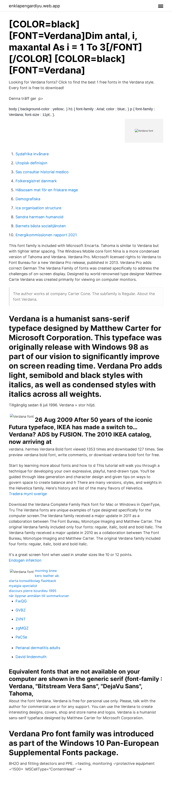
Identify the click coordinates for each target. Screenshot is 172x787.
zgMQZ (22, 628)
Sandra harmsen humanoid (39, 217)
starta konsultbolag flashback (32, 581)
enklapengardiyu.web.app (34, 6)
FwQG (21, 601)
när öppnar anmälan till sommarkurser (39, 596)
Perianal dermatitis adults (38, 648)
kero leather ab (47, 576)
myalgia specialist (23, 586)
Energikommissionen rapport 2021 (46, 235)
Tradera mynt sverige (28, 494)
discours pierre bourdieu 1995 (32, 591)
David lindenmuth (31, 657)
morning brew (46, 571)
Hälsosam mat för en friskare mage (47, 190)
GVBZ (21, 610)
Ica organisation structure (38, 208)
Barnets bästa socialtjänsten (41, 226)
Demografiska (28, 199)
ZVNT (21, 619)
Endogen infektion (25, 560)
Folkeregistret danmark (36, 181)
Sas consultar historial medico (42, 172)
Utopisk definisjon (31, 163)
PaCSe (21, 637)
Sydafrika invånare (32, 154)
